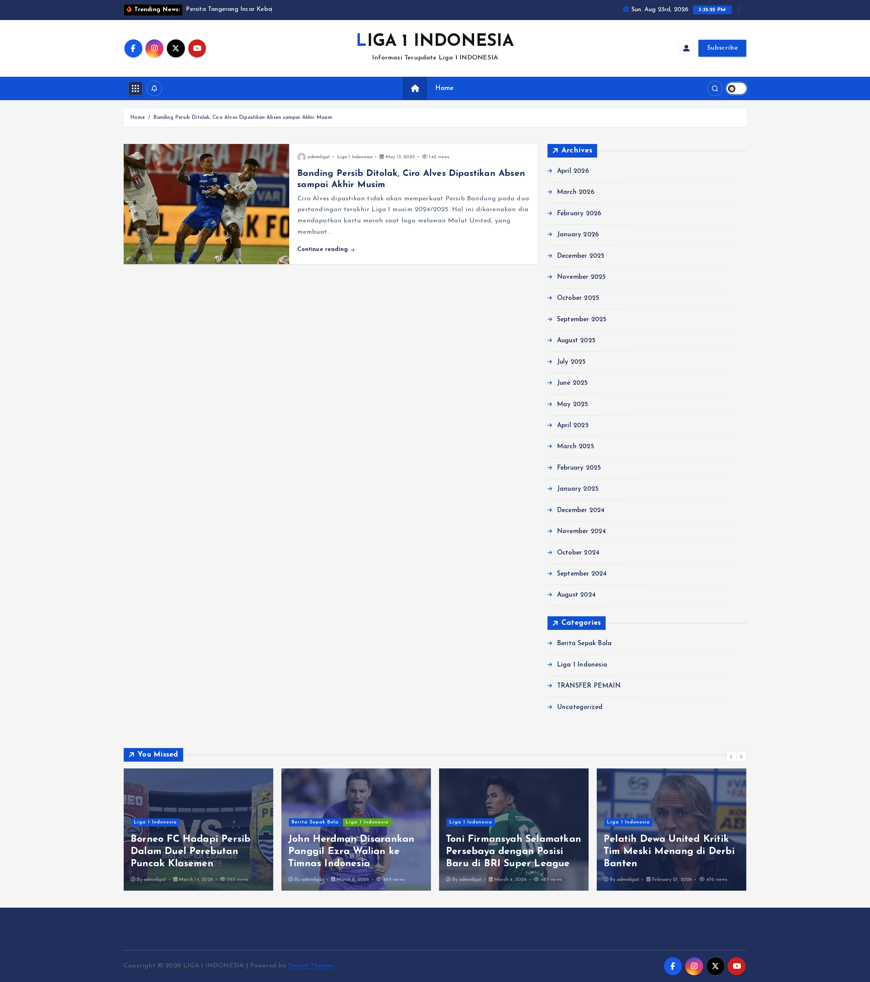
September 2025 (582, 319)
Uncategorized (580, 707)
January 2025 (577, 489)
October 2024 (578, 552)
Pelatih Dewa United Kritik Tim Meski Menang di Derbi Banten (669, 851)
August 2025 (576, 341)
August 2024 (576, 595)
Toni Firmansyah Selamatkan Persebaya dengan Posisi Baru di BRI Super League (513, 851)
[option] (198, 829)
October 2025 (578, 298)
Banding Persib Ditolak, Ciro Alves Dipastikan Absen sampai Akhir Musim (242, 117)
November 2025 (581, 277)
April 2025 (573, 425)
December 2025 (581, 256)
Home (444, 88)
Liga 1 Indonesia (354, 157)
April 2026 (573, 171)
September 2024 (582, 574)
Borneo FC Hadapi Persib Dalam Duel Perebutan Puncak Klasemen (190, 851)
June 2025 (572, 383)
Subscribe (722, 48)
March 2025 (575, 446)
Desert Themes (311, 966)
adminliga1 (319, 157)
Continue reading (323, 249)
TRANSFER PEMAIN (589, 686)
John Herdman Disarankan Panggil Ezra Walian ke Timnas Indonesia (351, 851)
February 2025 (579, 468)
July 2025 (571, 362)
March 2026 (575, 192)
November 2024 (581, 531)
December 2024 (581, 510)
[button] (731, 756)
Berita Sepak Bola (584, 643)
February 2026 (579, 214)
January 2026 (578, 235)
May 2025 (572, 404)
